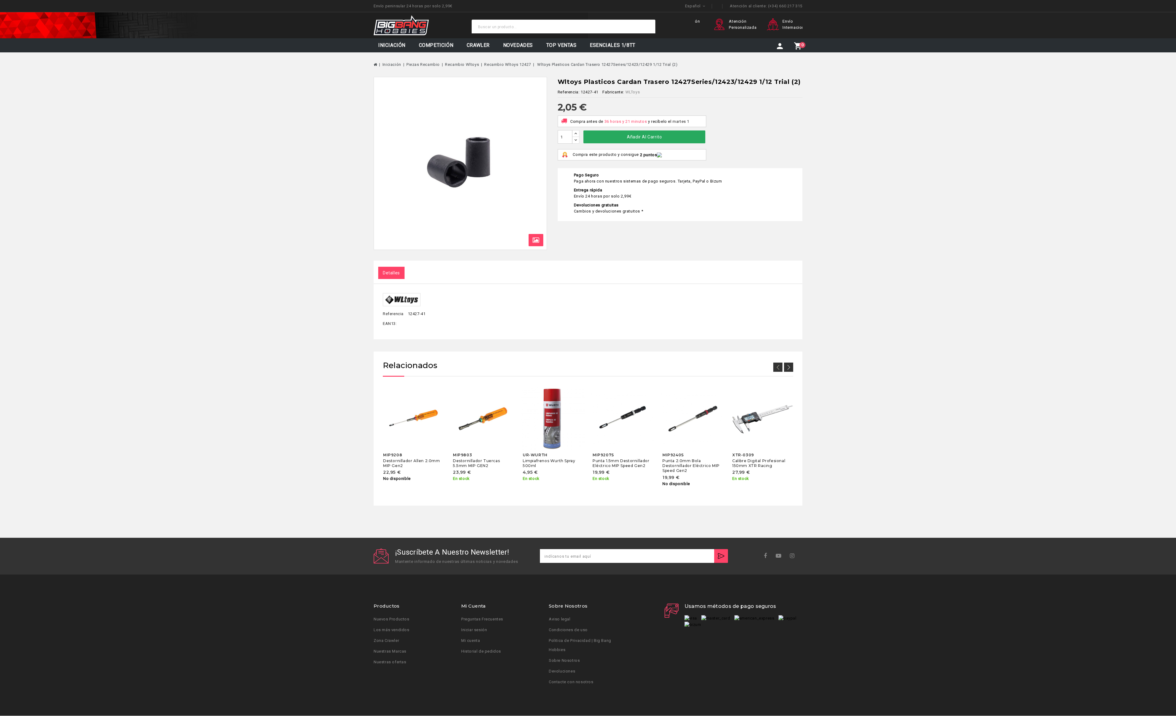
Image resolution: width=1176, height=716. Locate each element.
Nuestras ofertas (390, 662)
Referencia (393, 313)
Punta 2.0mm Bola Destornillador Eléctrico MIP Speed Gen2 (691, 465)
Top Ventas (561, 45)
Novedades (518, 45)
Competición (436, 45)
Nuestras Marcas (390, 651)
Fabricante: (613, 92)
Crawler (478, 45)
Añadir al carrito (644, 136)
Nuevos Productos (391, 619)
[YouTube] (780, 556)
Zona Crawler (386, 641)
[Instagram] (794, 556)
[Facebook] (767, 556)
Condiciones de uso (568, 630)
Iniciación (391, 45)
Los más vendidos (391, 630)
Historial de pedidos (481, 651)
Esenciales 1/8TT (612, 45)
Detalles (391, 272)
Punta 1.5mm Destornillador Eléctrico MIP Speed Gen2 (621, 463)
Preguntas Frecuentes (482, 619)
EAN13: (390, 323)
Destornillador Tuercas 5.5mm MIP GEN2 (476, 463)
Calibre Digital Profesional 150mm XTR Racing (758, 463)
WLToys (632, 92)
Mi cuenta (470, 641)
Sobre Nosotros (564, 660)
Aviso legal (560, 619)
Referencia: (569, 92)
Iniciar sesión (474, 630)
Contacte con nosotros (571, 682)
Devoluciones (562, 671)
